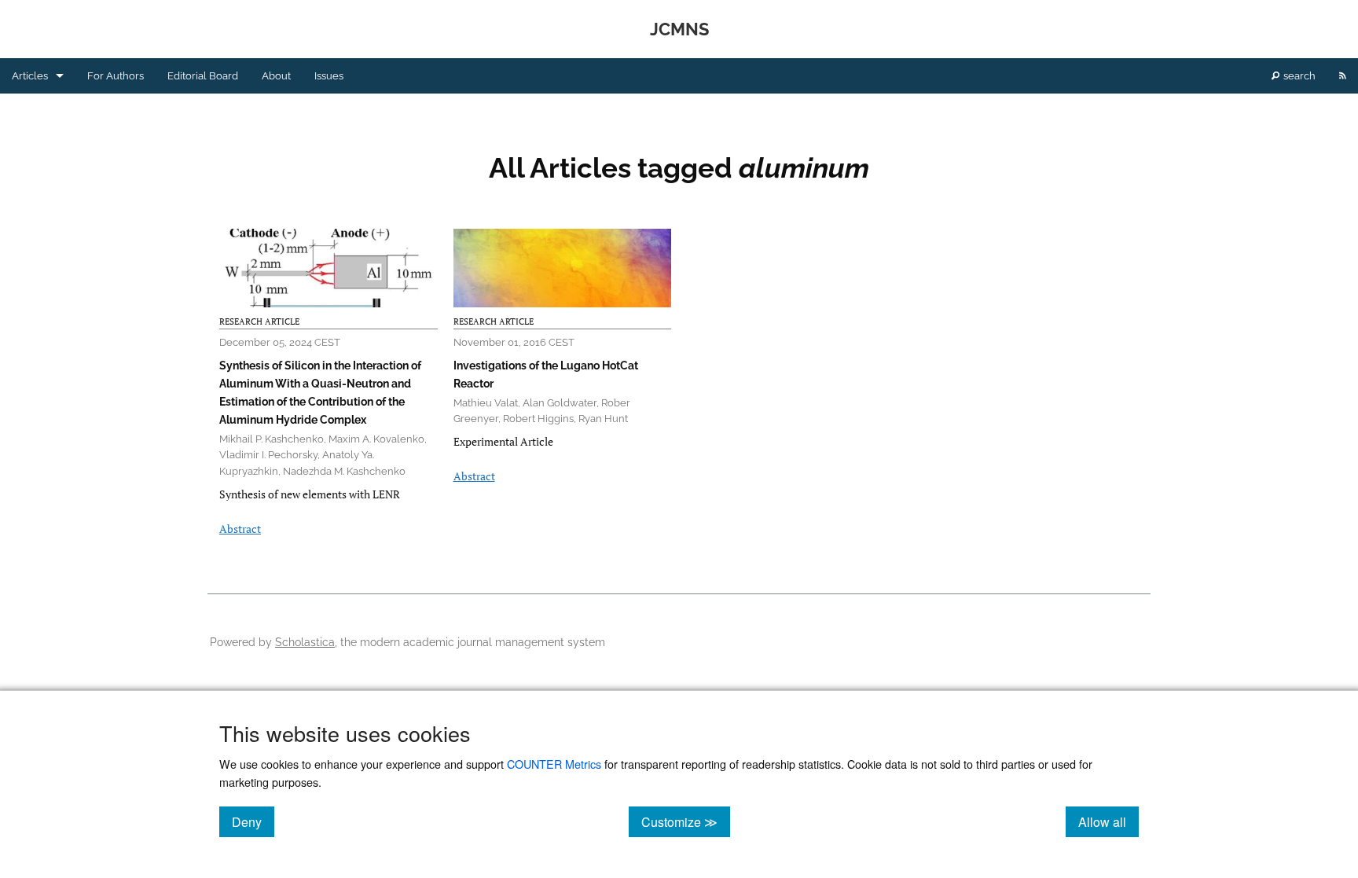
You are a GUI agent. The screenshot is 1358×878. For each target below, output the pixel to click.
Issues (328, 76)
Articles (30, 76)
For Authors (115, 76)
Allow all (1108, 821)
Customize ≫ (685, 821)
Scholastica (305, 641)
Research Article (259, 321)
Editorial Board (202, 76)
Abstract (240, 528)
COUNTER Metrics (554, 763)
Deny (253, 821)
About (276, 76)
